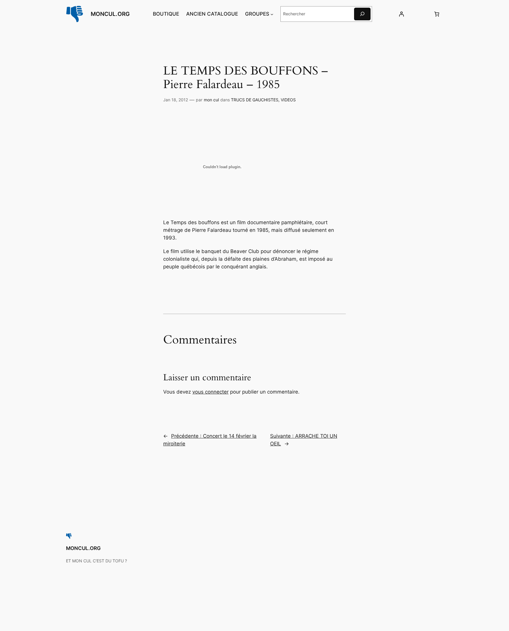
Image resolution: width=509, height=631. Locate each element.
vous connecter (210, 392)
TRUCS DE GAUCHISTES (254, 99)
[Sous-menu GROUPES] (271, 13)
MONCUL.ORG (110, 13)
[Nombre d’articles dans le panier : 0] (437, 14)
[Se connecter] (401, 14)
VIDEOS (288, 99)
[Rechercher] (362, 14)
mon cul (211, 99)
